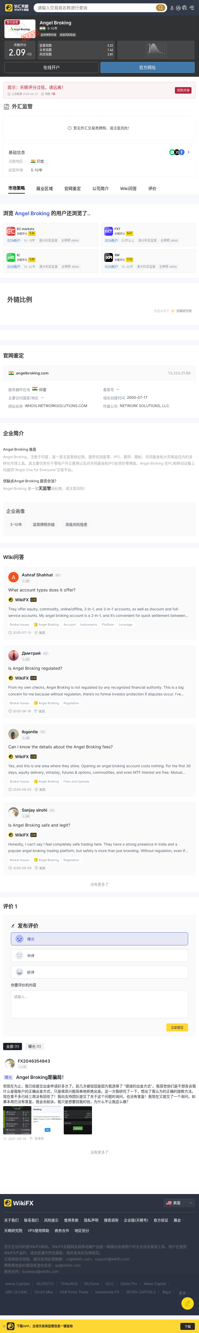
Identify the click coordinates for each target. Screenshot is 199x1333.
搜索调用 (111, 1220)
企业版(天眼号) (136, 1220)
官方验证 (161, 1220)
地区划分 (82, 1230)
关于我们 (11, 1220)
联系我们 (31, 1220)
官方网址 (147, 67)
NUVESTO (45, 1283)
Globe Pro (128, 1283)
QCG (110, 1283)
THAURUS (69, 1283)
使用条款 (71, 1220)
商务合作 (62, 1230)
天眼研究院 (13, 1230)
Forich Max (44, 1292)
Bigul (166, 1292)
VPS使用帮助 (38, 1230)
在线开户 (51, 67)
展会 (177, 1220)
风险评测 (183, 90)
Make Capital (155, 1283)
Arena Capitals (17, 1283)
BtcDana (91, 1283)
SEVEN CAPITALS (141, 1292)
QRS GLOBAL (16, 1292)
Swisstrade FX (107, 1292)
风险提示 (51, 1220)
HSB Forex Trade (74, 1292)
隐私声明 (91, 1220)
